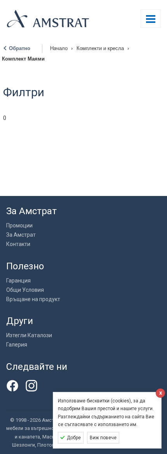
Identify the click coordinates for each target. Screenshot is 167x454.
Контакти (18, 244)
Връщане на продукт (33, 299)
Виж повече (103, 437)
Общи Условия (25, 290)
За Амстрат (21, 235)
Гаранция (18, 280)
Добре (74, 437)
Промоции (19, 225)
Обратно (19, 48)
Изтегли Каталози (29, 335)
